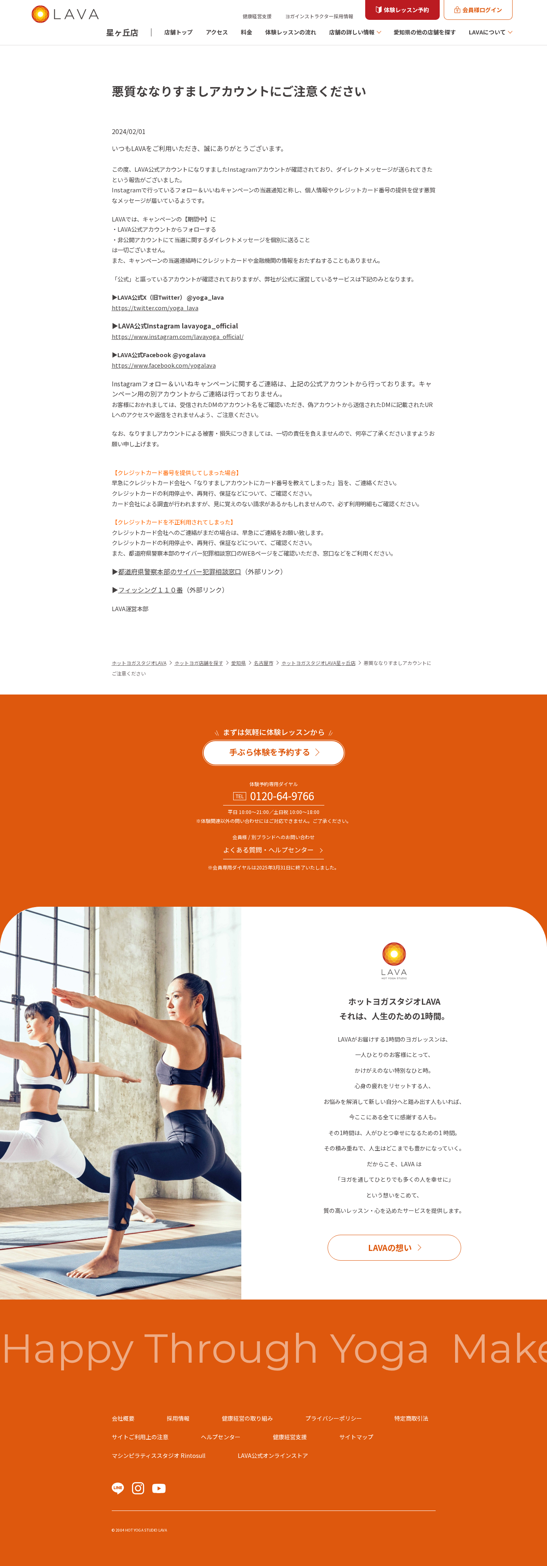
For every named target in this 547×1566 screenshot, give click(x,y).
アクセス (217, 32)
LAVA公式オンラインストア (273, 1455)
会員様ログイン (482, 10)
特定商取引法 (411, 1418)
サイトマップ (356, 1437)
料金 (246, 32)
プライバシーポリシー (333, 1418)
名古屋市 (263, 662)
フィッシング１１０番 (150, 589)
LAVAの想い (390, 1247)
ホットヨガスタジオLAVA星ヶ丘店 (318, 662)
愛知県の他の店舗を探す (425, 32)
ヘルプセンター (221, 1437)
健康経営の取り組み (247, 1418)
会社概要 (123, 1418)
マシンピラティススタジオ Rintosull (158, 1455)
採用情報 (178, 1418)
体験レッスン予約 (406, 10)
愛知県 (238, 662)
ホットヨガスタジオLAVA (139, 662)
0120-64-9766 (282, 795)
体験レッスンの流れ (290, 32)
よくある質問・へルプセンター (268, 849)
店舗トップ (178, 32)
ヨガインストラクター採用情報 (319, 16)
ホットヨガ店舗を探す (199, 662)
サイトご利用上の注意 (140, 1437)
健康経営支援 (257, 16)
